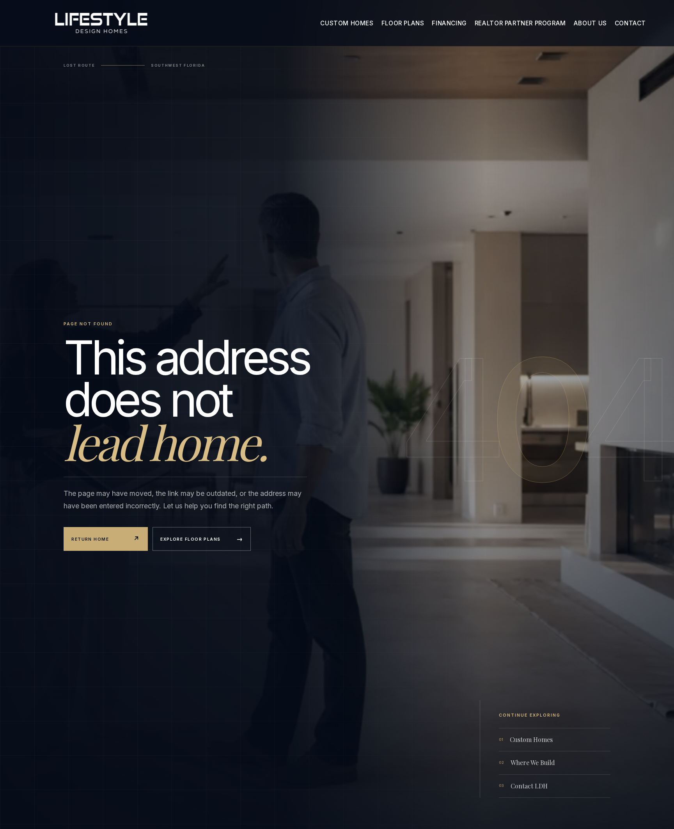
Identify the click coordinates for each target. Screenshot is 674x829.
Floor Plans (402, 23)
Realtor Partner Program (520, 23)
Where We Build (527, 762)
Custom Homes (346, 23)
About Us (590, 23)
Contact (630, 23)
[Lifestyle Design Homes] (101, 23)
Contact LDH (523, 786)
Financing (449, 23)
